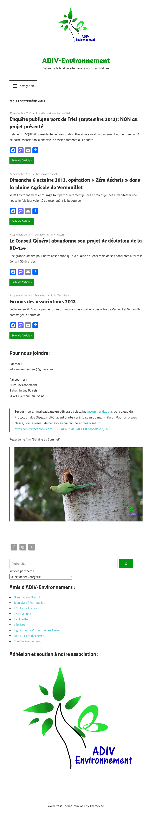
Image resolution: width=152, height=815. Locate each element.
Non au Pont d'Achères (29, 635)
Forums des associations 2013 (42, 301)
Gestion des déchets (47, 174)
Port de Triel (63, 113)
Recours (60, 234)
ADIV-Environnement (76, 60)
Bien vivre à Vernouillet (29, 602)
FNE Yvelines (22, 613)
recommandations (100, 411)
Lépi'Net (19, 624)
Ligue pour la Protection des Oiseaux (38, 630)
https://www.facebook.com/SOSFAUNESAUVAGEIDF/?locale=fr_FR (61, 428)
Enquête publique (45, 113)
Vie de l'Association (60, 295)
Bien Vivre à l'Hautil (27, 597)
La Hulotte (21, 619)
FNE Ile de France (25, 608)
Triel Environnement (27, 641)
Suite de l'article (21, 160)
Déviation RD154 (44, 234)
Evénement (41, 295)
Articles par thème (21, 571)
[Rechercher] (126, 563)
